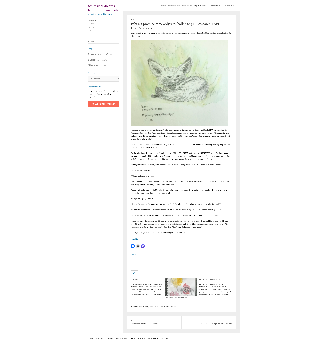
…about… (92, 30)
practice (157, 307)
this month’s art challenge (216, 33)
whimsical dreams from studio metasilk (103, 8)
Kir (135, 28)
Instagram (176, 224)
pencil (152, 307)
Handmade (101, 55)
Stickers (94, 65)
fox (140, 307)
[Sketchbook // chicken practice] (181, 287)
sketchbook (165, 307)
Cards (92, 54)
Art (132, 20)
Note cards (102, 60)
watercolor (174, 307)
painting (146, 307)
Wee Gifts (104, 66)
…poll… (91, 27)
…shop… (92, 23)
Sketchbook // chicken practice (176, 297)
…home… (92, 20)
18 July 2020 (147, 28)
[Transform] (148, 287)
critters (135, 307)
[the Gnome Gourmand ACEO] (216, 287)
